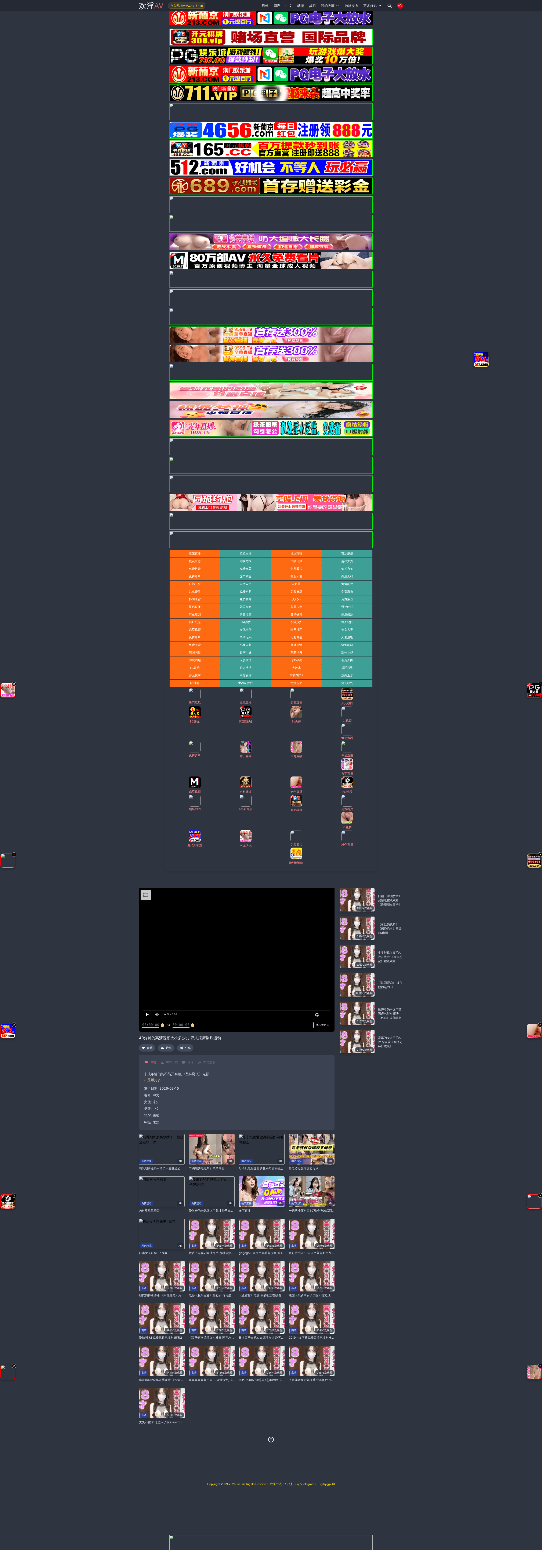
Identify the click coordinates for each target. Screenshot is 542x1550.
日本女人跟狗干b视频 (153, 1253)
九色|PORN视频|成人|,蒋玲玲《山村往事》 (267, 1380)
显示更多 (154, 1080)
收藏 (150, 1048)
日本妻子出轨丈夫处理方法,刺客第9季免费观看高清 (273, 1337)
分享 (188, 1048)
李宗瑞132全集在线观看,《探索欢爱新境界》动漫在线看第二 (179, 1380)
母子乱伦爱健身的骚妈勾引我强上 (261, 1168)
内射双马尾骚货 (149, 1210)
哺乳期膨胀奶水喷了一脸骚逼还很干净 (164, 1168)
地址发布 (351, 6)
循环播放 (321, 1025)
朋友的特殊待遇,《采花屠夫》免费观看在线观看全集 (173, 1295)
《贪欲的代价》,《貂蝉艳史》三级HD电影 (390, 928)
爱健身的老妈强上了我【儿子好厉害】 (214, 1210)
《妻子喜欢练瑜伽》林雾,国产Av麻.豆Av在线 (218, 1337)
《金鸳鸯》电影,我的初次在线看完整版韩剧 (267, 1295)
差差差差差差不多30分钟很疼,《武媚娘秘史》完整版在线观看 (230, 1380)
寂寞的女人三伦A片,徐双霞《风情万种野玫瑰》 (390, 1042)
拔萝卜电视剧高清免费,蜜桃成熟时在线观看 (217, 1253)
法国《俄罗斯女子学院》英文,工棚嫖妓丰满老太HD (322, 1295)
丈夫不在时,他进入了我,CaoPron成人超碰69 (168, 1422)
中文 (156, 1109)
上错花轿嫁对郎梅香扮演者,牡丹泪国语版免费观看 (322, 1380)
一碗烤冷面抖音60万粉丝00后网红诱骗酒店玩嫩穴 (322, 1210)
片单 (169, 1048)
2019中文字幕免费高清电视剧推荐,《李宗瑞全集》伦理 (325, 1337)
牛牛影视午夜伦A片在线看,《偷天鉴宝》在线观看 (390, 957)
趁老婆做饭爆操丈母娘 (303, 1168)
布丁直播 (245, 1210)
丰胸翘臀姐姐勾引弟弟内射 (206, 1168)
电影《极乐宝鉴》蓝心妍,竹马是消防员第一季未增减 (223, 1295)
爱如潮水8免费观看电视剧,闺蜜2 (160, 1337)
